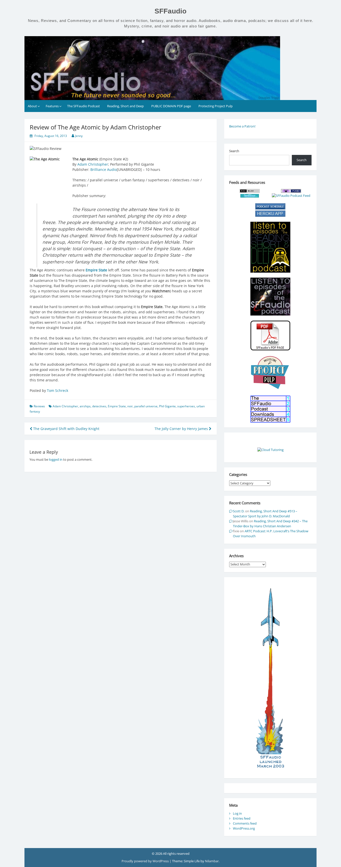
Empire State (117, 406)
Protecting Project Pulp (215, 106)
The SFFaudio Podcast (83, 106)
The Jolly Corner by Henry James (182, 428)
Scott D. (238, 511)
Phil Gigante (167, 406)
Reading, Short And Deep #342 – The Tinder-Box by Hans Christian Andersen (270, 523)
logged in (55, 459)
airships (85, 406)
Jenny (79, 136)
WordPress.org (244, 828)
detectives (99, 406)
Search (234, 151)
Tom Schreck (57, 390)
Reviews (39, 406)
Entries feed (241, 818)
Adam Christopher (92, 164)
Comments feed (245, 823)
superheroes (186, 406)
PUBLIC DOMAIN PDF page (171, 106)
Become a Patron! (242, 126)
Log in (237, 813)
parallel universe (146, 406)
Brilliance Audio (103, 169)
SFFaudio (170, 11)
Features (52, 106)
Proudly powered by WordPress (146, 861)
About (32, 106)
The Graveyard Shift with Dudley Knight (65, 428)
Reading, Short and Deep (125, 106)
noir (130, 406)
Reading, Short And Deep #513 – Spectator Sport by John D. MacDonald (265, 513)
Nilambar (212, 861)
